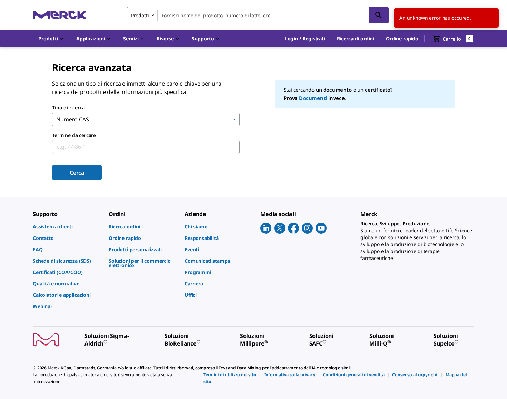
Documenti (313, 98)
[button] (305, 38)
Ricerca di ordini (355, 38)
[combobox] (258, 15)
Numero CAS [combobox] (72, 119)
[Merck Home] (59, 15)
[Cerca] (379, 15)
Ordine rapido (402, 38)
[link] (67, 226)
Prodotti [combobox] (140, 15)
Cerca (77, 172)
